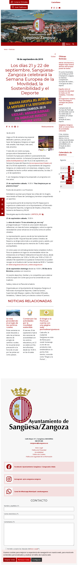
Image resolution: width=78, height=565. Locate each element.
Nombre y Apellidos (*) (11, 506)
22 (71, 177)
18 (63, 177)
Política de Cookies (39, 454)
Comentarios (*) (9, 522)
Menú (68, 44)
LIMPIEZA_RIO (36, 214)
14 (69, 173)
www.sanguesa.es (35, 264)
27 (67, 182)
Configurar (36, 560)
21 (69, 177)
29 (71, 182)
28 (69, 182)
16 (73, 173)
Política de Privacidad (39, 450)
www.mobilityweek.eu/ (15, 161)
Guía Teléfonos (21, 7)
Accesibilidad (39, 452)
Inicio (5, 49)
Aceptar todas (9, 560)
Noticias (12, 49)
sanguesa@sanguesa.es (39, 443)
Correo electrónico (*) (11, 514)
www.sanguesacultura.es (18, 264)
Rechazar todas (24, 560)
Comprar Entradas (21, 2)
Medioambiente (48, 126)
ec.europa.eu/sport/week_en (40, 163)
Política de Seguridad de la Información (39, 457)
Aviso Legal (39, 448)
